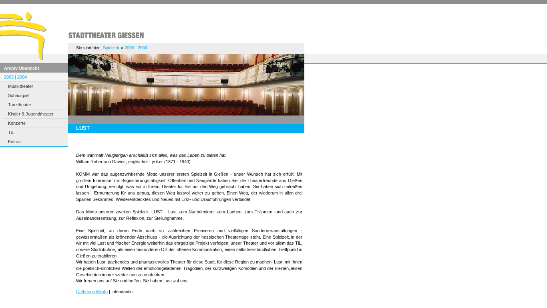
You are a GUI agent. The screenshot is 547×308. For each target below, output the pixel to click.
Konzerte (17, 123)
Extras (14, 141)
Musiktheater (20, 86)
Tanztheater (19, 104)
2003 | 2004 (15, 77)
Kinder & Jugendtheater (31, 113)
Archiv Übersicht (21, 68)
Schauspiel (18, 95)
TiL (11, 132)
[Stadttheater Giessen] (29, 58)
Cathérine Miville (92, 291)
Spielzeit (111, 47)
